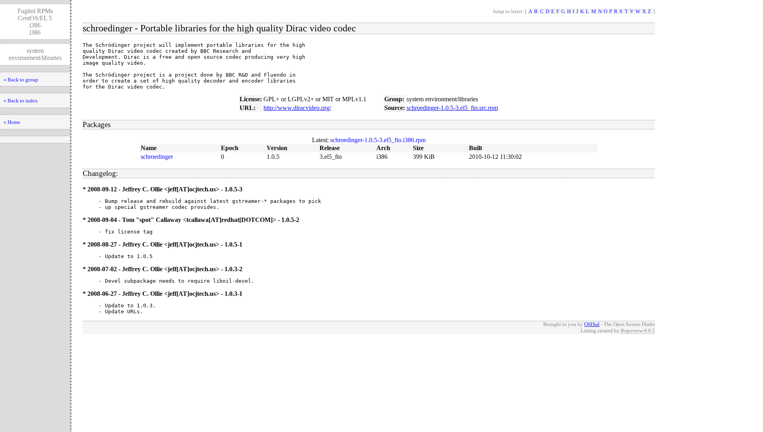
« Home (12, 122)
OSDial (592, 324)
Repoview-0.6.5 (638, 331)
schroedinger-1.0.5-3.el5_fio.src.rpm (452, 107)
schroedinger (157, 156)
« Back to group (21, 80)
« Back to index (21, 101)
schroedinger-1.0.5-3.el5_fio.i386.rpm (378, 140)
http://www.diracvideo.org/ (297, 107)
